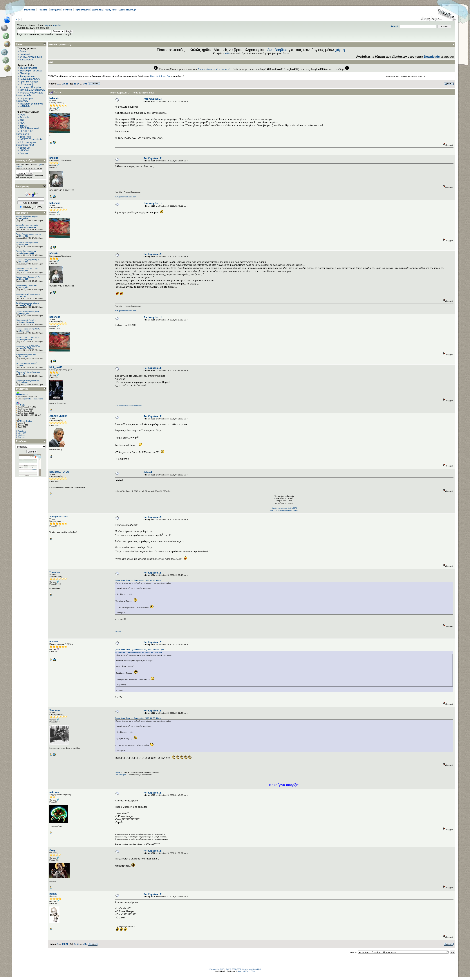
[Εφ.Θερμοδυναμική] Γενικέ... (28, 268)
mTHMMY (25, 106)
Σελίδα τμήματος (28, 67)
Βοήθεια (281, 50)
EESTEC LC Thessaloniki (24, 132)
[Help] (6, 36)
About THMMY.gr (127, 10)
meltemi (54, 641)
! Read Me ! (42, 10)
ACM (22, 114)
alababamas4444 (26, 253)
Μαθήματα (55, 10)
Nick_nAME (55, 367)
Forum (23, 51)
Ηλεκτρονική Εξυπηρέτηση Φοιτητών (28, 86)
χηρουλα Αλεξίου (26, 305)
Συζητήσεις (97, 10)
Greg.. (52, 850)
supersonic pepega (27, 227)
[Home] (8, 20)
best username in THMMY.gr (28, 346)
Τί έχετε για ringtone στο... (26, 355)
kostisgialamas (25, 339)
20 (63, 83)
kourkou (22, 296)
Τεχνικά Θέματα (82, 10)
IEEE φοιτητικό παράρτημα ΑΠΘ (26, 143)
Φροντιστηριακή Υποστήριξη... (28, 294)
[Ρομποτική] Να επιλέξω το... (28, 372)
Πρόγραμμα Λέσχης (30, 78)
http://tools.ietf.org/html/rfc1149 (284, 508)
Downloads (29, 10)
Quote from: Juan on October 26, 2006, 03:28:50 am (138, 580)
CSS (253, 971)
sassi (21, 365)
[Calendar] (5, 52)
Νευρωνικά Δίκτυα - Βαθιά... (27, 363)
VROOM (24, 150)
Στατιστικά (22, 388)
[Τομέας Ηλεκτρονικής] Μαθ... (28, 312)
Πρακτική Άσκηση (29, 81)
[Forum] (5, 28)
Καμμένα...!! (179, 76)
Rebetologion (120, 775)
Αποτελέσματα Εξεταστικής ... (28, 225)
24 (78, 83)
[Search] (8, 44)
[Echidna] (54, 755)
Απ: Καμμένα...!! (153, 99)
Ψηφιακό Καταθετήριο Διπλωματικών (29, 94)
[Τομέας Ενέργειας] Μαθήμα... (28, 260)
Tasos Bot (23, 383)
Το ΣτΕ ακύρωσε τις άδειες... (27, 303)
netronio (54, 792)
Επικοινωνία (26, 59)
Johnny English (58, 415)
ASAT (23, 123)
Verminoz (54, 710)
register (57, 25)
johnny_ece (24, 314)
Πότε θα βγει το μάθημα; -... (27, 251)
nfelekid (53, 157)
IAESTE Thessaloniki (31, 139)
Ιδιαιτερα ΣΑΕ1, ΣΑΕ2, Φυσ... (28, 337)
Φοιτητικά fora (27, 76)
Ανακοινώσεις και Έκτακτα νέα (214, 69)
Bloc (239, 971)
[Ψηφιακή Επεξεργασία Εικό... (28, 381)
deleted (148, 472)
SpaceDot (25, 147)
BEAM (23, 125)
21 (67, 83)
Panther (24, 153)
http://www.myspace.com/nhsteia (128, 405)
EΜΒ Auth (25, 136)
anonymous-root (58, 516)
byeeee (118, 631)
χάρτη (340, 50)
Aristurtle (24, 117)
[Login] (6, 60)
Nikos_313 (23, 236)
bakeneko (54, 98)
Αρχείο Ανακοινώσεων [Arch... (28, 234)
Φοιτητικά (67, 10)
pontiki (53, 893)
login (47, 25)
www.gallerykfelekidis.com (125, 197)
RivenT (22, 374)
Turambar (54, 572)
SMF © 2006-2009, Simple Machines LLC (243, 969)
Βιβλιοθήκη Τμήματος (31, 70)
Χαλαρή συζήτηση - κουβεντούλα (85, 76)
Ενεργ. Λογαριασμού (31, 56)
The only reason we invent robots (284, 510)
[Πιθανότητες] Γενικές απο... (27, 286)
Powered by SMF (216, 969)
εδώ (269, 50)
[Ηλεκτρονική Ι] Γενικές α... (27, 320)
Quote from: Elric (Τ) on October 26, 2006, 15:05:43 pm (139, 650)
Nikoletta (21, 435)
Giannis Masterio (26, 322)
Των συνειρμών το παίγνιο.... (28, 217)
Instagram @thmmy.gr (31, 103)
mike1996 (22, 433)
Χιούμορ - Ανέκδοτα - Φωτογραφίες (120, 76)
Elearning (25, 73)
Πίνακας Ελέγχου (25, 160)
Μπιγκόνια (23, 219)
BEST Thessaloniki (30, 128)
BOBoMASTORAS (59, 472)
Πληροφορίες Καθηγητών (24, 99)
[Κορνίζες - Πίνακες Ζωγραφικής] (54, 198)
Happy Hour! (111, 10)
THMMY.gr (53, 76)
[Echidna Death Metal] (54, 143)
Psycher (21, 437)
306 (85, 83)
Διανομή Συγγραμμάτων (32, 90)
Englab (118, 772)
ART (22, 120)
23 (75, 83)
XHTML (246, 971)
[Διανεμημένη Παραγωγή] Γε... (28, 277)
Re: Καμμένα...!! (153, 158)
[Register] (8, 68)
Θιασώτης (22, 431)
